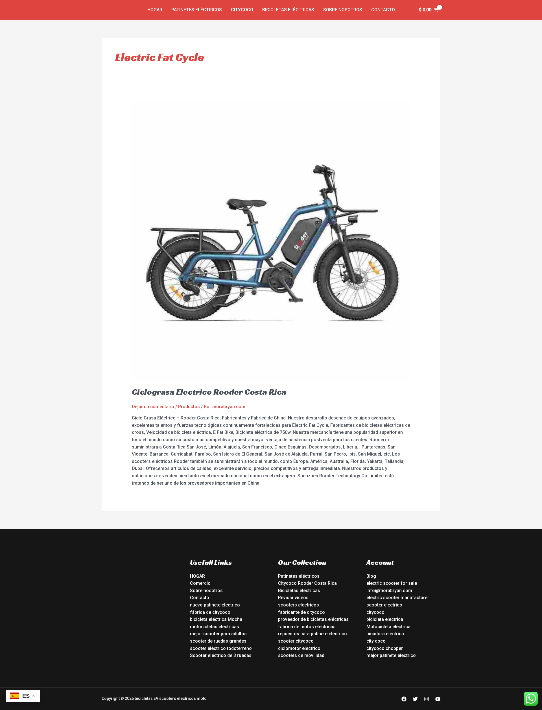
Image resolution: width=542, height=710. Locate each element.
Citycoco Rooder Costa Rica (307, 583)
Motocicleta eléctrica (388, 626)
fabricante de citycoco (301, 612)
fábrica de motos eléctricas (307, 626)
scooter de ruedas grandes (218, 641)
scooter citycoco (296, 641)
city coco (376, 641)
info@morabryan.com (389, 590)
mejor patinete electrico (391, 655)
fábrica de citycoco (210, 612)
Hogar (154, 9)
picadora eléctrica (385, 633)
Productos (189, 406)
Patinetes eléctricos (196, 9)
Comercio (200, 583)
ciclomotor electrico (299, 648)
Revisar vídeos (293, 597)
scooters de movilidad (301, 655)
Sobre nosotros (342, 9)
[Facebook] (403, 699)
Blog (371, 576)
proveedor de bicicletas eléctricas (313, 619)
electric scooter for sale (391, 583)
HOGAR (197, 576)
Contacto (383, 9)
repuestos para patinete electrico (312, 633)
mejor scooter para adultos (218, 633)
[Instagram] (426, 699)
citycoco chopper (384, 648)
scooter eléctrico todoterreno (221, 648)
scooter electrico (384, 605)
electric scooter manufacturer (397, 597)
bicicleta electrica (384, 619)
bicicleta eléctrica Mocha (216, 619)
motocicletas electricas (214, 626)
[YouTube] (437, 699)
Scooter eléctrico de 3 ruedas (221, 655)
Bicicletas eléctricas (288, 9)
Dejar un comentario (153, 406)
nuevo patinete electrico (215, 605)
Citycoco (242, 9)
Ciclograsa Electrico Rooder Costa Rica (209, 391)
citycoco (375, 612)
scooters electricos (298, 605)
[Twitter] (415, 699)
